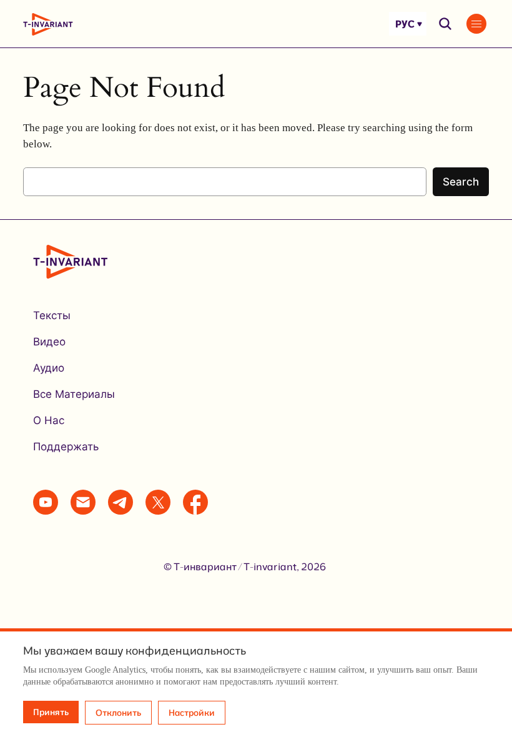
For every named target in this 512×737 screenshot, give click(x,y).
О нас (48, 420)
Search (461, 182)
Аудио (48, 368)
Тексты (52, 315)
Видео (49, 341)
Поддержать (66, 446)
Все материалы (74, 394)
